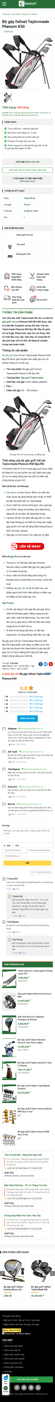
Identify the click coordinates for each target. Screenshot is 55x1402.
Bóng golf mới (23, 254)
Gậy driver (11, 492)
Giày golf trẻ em (24, 235)
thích (13, 744)
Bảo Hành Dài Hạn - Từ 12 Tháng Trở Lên (25, 1185)
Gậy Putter (8, 603)
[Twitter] (46, 664)
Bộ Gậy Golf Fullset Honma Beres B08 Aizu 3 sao (35, 1110)
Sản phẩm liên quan (15, 1252)
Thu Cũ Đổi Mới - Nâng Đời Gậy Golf (23, 1155)
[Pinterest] (51, 664)
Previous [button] (2, 1273)
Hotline (27, 162)
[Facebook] (40, 664)
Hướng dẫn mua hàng (13, 1367)
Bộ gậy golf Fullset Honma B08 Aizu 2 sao (33, 1133)
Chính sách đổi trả (12, 1350)
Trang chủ (6, 14)
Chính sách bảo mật (13, 1363)
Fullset (33, 14)
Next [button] (52, 1273)
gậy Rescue (16, 556)
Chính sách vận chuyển (14, 1359)
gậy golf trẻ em (10, 321)
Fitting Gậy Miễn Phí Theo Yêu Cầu (22, 1215)
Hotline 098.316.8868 (27, 1379)
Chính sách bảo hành (13, 1346)
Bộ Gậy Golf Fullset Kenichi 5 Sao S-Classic (35, 1064)
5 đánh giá (8, 31)
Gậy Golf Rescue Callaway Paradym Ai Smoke (31, 1018)
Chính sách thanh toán (14, 1354)
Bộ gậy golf (8, 355)
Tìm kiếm (32, 872)
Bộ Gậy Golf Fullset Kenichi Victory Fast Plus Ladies (31, 1041)
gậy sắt (21, 588)
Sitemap (8, 1371)
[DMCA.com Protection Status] (11, 1330)
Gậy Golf (25, 14)
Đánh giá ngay (27, 718)
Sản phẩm (16, 14)
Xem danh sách (27, 181)
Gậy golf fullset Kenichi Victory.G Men (34, 995)
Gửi (27, 863)
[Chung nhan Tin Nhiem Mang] (16, 1333)
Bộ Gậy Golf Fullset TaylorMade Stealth (34, 1087)
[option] (27, 62)
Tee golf (20, 244)
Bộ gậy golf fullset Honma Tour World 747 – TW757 (41, 1288)
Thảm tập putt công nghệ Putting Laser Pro (35, 972)
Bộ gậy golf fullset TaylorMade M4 (13, 1288)
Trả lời (48, 673)
